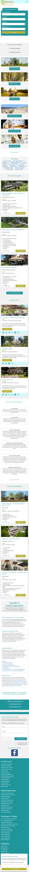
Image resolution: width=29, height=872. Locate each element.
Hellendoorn (15, 351)
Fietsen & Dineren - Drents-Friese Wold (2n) (13, 230)
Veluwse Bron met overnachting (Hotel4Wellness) (13, 670)
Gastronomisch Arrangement (9, 267)
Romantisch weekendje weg (7, 774)
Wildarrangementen (5, 810)
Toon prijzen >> (7, 329)
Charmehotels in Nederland (6, 764)
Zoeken (13, 32)
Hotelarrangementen (5, 781)
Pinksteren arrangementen (6, 829)
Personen (4, 17)
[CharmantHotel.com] (7, 3)
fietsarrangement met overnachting (13, 685)
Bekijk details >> (20, 213)
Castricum (16, 383)
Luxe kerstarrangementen (6, 822)
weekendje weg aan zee (17, 683)
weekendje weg (9, 677)
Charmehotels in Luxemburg (7, 767)
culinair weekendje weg (9, 681)
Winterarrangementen (5, 834)
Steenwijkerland (15, 511)
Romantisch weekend (8, 168)
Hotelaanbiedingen (5, 779)
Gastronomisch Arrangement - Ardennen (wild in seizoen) (14, 573)
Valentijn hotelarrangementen (7, 776)
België (3, 273)
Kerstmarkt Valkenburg (6, 778)
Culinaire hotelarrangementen (7, 793)
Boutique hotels (9, 169)
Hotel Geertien (5, 507)
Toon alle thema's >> (14, 152)
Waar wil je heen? (6, 12)
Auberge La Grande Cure (7, 541)
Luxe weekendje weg (5, 772)
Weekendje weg (4, 771)
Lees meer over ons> (14, 479)
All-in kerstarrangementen (6, 820)
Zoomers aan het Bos (7, 380)
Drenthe (9, 235)
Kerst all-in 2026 (7, 161)
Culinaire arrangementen (14, 131)
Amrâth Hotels (4, 846)
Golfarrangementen (14, 99)
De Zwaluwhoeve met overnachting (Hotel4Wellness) (14, 669)
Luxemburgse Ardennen (13, 320)
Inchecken (4, 22)
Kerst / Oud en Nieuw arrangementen (9, 819)
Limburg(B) (8, 273)
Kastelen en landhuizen (6, 785)
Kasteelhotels (22, 166)
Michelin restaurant (20, 168)
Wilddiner (5, 162)
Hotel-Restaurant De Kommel (8, 270)
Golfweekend (5, 166)
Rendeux (13, 544)
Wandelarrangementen (14, 84)
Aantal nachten (5, 27)
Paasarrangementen (5, 827)
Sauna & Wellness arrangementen (8, 795)
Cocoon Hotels (4, 849)
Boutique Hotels (4, 786)
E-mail (3, 731)
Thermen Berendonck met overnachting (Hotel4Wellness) (11, 667)
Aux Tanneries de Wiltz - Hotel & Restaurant (13, 317)
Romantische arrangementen (7, 800)
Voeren (12, 273)
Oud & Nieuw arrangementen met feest (9, 824)
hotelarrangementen (6, 610)
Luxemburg (4, 320)
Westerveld (14, 235)
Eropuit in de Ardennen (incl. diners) (11, 539)
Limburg (9, 200)
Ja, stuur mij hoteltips (20, 738)
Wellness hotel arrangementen (9, 665)
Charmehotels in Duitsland (6, 769)
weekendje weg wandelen (20, 684)
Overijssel (9, 351)
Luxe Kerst (22, 163)
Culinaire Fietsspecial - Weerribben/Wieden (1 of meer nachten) (14, 504)
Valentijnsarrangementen (6, 808)
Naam (3, 726)
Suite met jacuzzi (4, 783)
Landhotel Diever (6, 232)
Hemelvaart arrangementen (7, 831)
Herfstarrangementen (5, 832)
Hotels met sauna (19, 169)
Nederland (4, 200)
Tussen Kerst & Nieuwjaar (15, 162)
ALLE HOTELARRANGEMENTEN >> (14, 293)
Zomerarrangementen (5, 838)
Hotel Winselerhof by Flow (8, 197)
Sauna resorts (14, 163)
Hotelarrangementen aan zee (14, 116)
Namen (7, 580)
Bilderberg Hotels (4, 848)
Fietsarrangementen (14, 69)
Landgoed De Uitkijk (7, 348)
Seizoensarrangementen (6, 812)
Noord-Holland (10, 383)
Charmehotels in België (6, 766)
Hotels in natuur (13, 166)
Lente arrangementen (5, 836)
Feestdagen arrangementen (7, 807)
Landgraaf (14, 200)
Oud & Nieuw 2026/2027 (18, 161)
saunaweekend (19, 681)
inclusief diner (21, 165)
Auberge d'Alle (5, 576)
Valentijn (5, 165)
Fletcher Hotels (4, 851)
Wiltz (20, 320)
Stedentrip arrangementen (6, 803)
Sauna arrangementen (14, 146)
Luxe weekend (12, 165)
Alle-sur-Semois (13, 580)
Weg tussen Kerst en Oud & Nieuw (8, 826)
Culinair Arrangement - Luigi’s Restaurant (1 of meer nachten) (13, 194)
